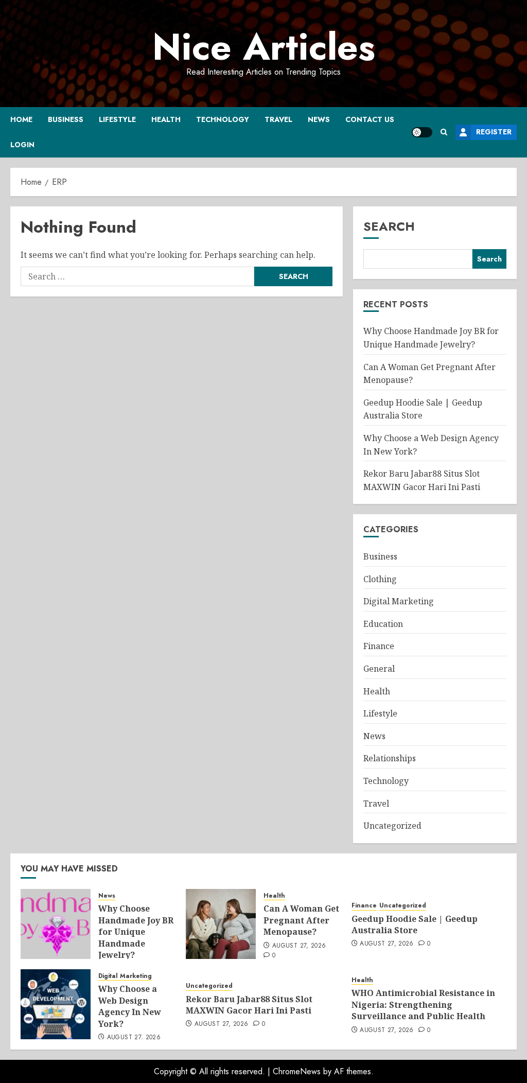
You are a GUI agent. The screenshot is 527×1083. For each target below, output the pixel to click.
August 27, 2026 (299, 946)
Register (494, 132)
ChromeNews (297, 1071)
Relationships (389, 758)
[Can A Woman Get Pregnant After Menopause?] (221, 924)
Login (22, 144)
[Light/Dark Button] (422, 132)
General (379, 668)
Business (65, 119)
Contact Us (369, 119)
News (319, 119)
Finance (378, 646)
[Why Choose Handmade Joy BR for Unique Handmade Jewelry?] (56, 924)
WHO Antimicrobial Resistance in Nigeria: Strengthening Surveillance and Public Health (423, 1004)
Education (383, 624)
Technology (222, 119)
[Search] (443, 132)
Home (21, 119)
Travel (278, 119)
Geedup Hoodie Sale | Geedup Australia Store (415, 924)
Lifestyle (117, 119)
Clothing (380, 579)
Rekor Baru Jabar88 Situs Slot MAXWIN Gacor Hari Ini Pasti (249, 1004)
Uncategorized (392, 825)
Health (166, 119)
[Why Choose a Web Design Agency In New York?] (56, 1004)
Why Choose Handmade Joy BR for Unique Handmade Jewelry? (135, 931)
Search (389, 226)
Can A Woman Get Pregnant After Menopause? (301, 920)
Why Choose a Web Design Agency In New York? (129, 1006)
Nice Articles (263, 47)
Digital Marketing (398, 601)
